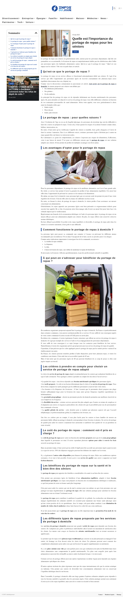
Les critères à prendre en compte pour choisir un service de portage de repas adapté (24, 57)
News (11, 83)
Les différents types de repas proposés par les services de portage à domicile (24, 69)
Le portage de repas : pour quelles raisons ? (23, 41)
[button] (36, 33)
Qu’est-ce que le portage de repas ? (21, 39)
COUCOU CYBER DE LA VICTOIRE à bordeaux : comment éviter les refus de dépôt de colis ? (22, 90)
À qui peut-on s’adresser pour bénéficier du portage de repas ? (23, 53)
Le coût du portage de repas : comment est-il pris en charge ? (24, 61)
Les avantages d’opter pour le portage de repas (22, 44)
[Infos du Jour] (61, 8)
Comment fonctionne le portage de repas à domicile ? (23, 48)
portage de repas (98, 140)
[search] (114, 8)
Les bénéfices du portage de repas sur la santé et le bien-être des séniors (24, 65)
